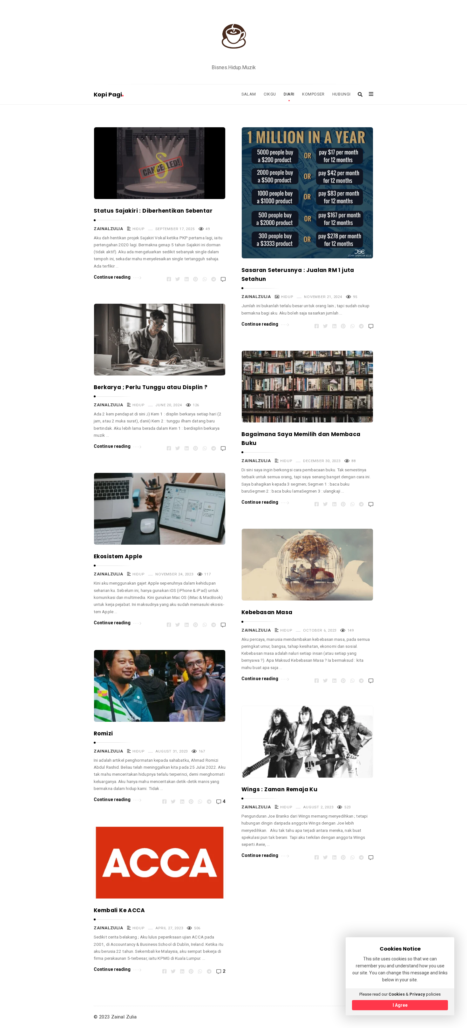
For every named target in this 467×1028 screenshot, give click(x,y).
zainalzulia (108, 228)
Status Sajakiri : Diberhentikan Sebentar (153, 211)
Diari (289, 94)
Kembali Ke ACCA (119, 910)
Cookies (397, 994)
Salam (248, 94)
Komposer (313, 94)
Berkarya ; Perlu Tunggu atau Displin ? (150, 387)
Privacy (417, 994)
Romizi (103, 733)
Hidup (138, 229)
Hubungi (341, 94)
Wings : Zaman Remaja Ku (279, 789)
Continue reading (112, 277)
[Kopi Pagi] (233, 35)
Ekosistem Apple (118, 556)
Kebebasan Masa (267, 612)
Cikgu (270, 94)
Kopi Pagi (108, 94)
